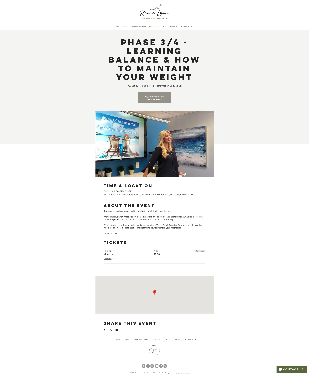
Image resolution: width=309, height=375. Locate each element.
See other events (154, 99)
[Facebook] (148, 366)
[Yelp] (143, 366)
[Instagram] (152, 366)
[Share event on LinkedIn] (117, 330)
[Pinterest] (165, 366)
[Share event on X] (111, 330)
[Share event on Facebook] (105, 330)
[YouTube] (156, 366)
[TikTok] (161, 366)
